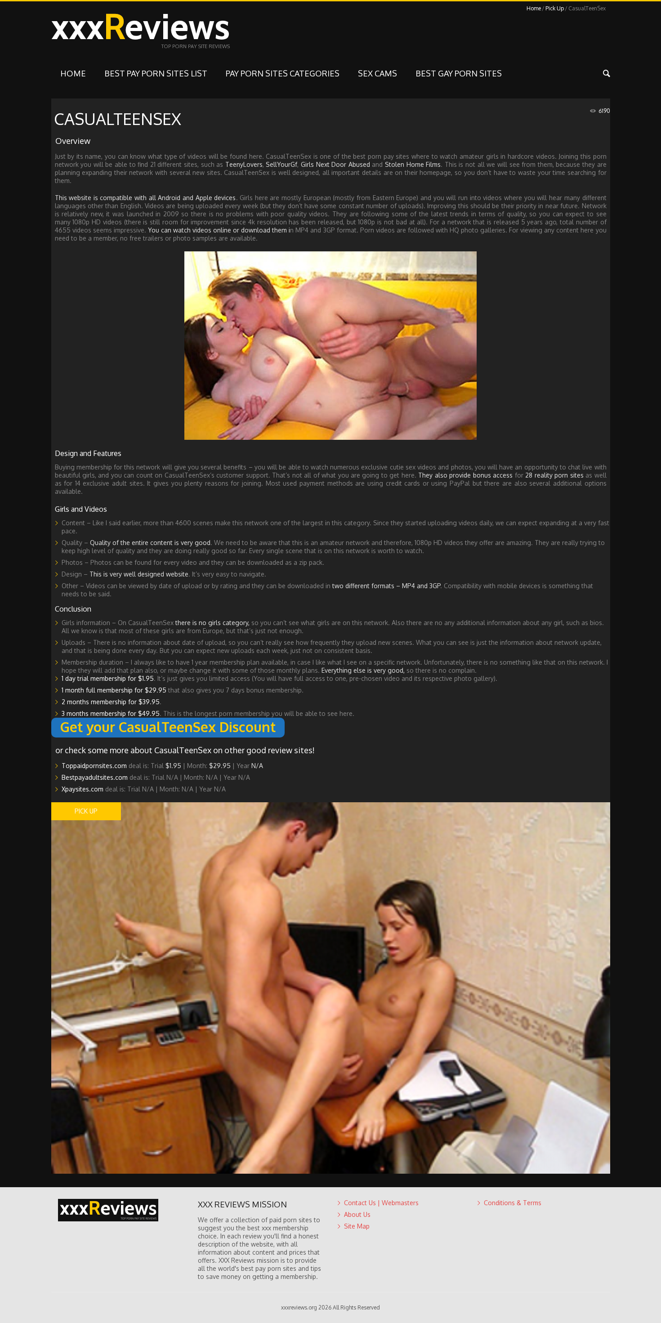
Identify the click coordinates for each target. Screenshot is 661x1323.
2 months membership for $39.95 (111, 702)
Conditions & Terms (512, 1203)
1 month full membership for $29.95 (114, 690)
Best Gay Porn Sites (458, 73)
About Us (357, 1214)
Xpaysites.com (82, 789)
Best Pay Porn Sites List (155, 73)
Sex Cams (377, 73)
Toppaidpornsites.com (94, 765)
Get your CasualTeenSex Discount (168, 726)
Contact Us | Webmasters (381, 1203)
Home (534, 8)
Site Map (357, 1226)
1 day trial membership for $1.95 (108, 678)
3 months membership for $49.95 (111, 713)
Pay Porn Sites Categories (282, 73)
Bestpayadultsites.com (95, 777)
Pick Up (554, 8)
